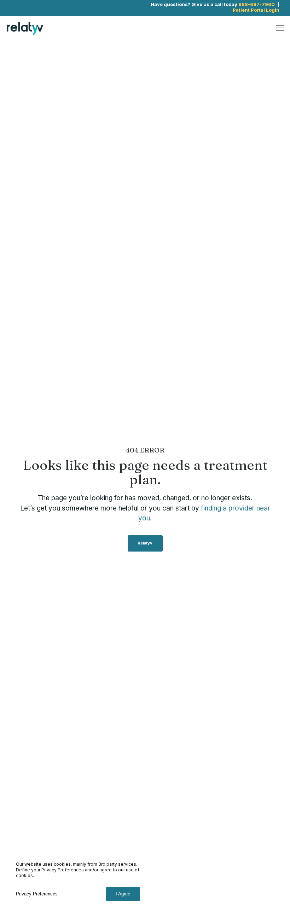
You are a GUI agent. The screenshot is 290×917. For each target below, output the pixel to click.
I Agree (123, 893)
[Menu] (276, 28)
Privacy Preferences (37, 893)
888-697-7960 (256, 4)
